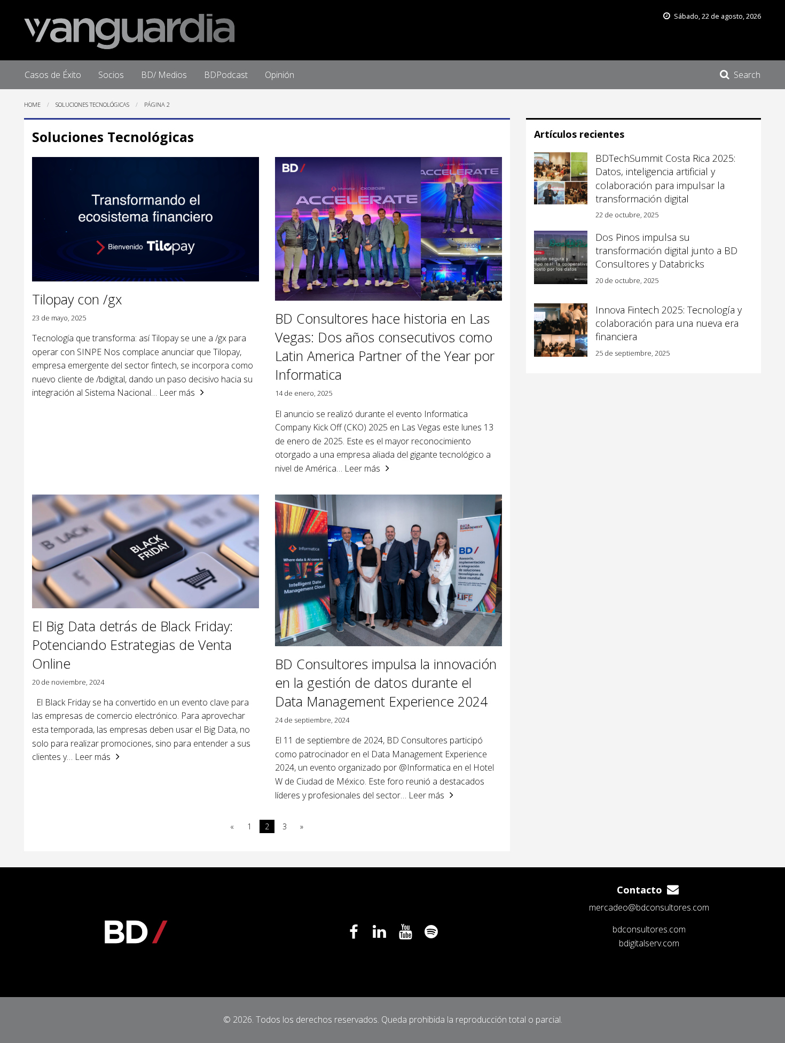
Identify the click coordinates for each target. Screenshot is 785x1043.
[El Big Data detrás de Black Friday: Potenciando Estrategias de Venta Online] (145, 551)
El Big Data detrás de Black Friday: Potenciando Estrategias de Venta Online (132, 644)
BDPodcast (226, 75)
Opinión (279, 75)
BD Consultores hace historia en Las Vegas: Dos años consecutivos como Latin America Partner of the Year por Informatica (384, 346)
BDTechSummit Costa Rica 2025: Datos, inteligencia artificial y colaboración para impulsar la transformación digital (665, 178)
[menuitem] (53, 74)
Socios (111, 75)
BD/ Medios (164, 75)
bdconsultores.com (649, 929)
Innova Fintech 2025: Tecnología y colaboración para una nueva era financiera (668, 323)
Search (747, 75)
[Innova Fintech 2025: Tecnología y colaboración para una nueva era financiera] (560, 330)
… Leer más (173, 392)
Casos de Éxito (53, 75)
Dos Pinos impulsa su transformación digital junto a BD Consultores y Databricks (666, 250)
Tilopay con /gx (77, 299)
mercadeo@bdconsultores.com (649, 907)
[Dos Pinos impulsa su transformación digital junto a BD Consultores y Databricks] (560, 257)
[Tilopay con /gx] (145, 219)
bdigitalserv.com (649, 943)
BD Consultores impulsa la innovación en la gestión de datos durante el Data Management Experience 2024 (386, 682)
